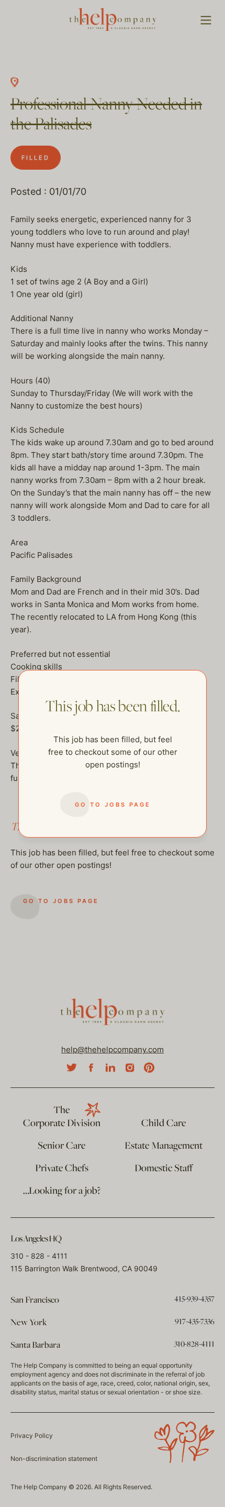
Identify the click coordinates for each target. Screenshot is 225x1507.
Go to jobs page (113, 804)
